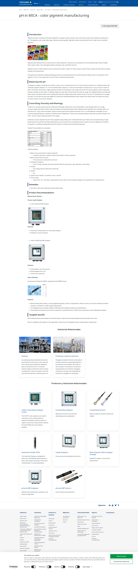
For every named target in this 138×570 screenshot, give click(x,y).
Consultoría (51, 525)
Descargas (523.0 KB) (110, 26)
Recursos (32, 9)
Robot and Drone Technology (81, 531)
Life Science (51, 533)
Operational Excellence (39, 527)
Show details (86, 567)
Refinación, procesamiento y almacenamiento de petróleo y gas (25, 525)
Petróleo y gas (23, 520)
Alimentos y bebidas (25, 548)
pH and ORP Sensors (63, 488)
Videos (64, 522)
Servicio (94, 536)
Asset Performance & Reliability (39, 524)
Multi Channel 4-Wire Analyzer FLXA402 (101, 453)
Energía (22, 539)
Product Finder (95, 523)
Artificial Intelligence (82, 528)
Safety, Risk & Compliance (37, 520)
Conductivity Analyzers (64, 410)
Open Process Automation (37, 550)
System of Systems (82, 524)
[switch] (49, 567)
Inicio (20, 9)
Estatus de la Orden (96, 527)
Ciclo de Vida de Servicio (98, 532)
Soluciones (56, 5)
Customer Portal (96, 530)
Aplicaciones (40, 9)
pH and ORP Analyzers (29, 488)
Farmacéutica (23, 546)
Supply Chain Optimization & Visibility (40, 534)
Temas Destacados (93, 5)
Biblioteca (81, 5)
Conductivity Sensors (97, 410)
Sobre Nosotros (82, 2)
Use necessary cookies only (121, 561)
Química (24, 356)
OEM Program (23, 516)
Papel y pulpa (23, 550)
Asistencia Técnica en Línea (97, 517)
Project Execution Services (53, 528)
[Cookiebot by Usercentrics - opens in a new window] (14, 567)
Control (50, 521)
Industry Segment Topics (83, 520)
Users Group (95, 525)
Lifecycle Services (53, 531)
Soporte (104, 5)
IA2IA (78, 526)
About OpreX (80, 522)
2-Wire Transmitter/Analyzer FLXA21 (32, 411)
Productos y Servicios (69, 5)
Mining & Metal (23, 544)
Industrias (47, 5)
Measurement (52, 523)
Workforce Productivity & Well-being (40, 517)
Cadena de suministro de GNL (26, 534)
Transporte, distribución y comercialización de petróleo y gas (26, 530)
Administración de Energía (38, 546)
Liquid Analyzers (62, 452)
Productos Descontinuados (53, 539)
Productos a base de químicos (67, 356)
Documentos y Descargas (66, 517)
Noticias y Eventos (73, 2)
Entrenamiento (95, 534)
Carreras (90, 2)
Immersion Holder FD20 (30, 452)
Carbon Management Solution (39, 543)
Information (51, 518)
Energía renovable (24, 542)
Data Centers (23, 518)
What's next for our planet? (82, 517)
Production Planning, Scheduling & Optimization (39, 539)
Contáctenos (113, 5)
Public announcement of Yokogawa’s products (54, 535)
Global (95, 2)
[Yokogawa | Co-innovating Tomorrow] (25, 3)
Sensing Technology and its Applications (83, 534)
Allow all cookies (121, 556)
